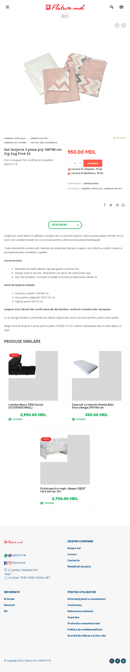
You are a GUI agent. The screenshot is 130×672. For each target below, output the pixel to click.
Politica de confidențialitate (85, 629)
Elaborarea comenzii (80, 611)
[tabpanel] (33, 364)
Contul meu (75, 605)
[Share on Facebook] (103, 205)
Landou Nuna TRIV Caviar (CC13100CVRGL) (26, 406)
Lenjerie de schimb (15, 142)
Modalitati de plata (79, 566)
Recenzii (9, 605)
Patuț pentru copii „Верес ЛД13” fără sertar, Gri (63, 490)
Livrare (72, 554)
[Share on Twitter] (110, 205)
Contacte (74, 560)
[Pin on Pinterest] (116, 205)
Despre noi (74, 548)
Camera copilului (15, 138)
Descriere (59, 224)
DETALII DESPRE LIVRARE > (20, 170)
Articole (9, 599)
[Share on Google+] (123, 205)
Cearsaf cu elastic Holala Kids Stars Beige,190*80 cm (93, 406)
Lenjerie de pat (39, 138)
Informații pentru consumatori (87, 599)
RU (5, 611)
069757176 (19, 555)
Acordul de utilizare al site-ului (87, 635)
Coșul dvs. (74, 617)
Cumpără (93, 163)
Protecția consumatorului (84, 623)
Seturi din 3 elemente (44, 142)
